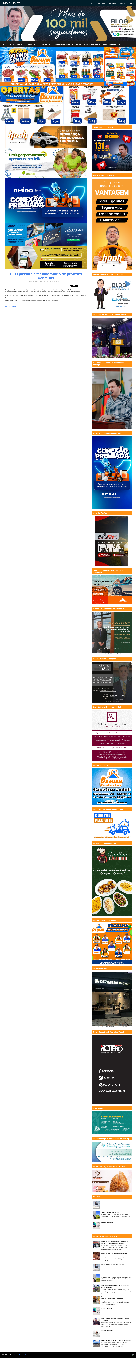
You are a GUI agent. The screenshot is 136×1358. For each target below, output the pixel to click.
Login (12, 44)
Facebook (102, 3)
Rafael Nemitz (11, 3)
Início (93, 3)
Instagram (112, 3)
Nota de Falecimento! (107, 1222)
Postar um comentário (10, 306)
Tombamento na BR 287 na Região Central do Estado (116, 1340)
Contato (20, 44)
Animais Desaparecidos (111, 44)
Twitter (131, 3)
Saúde (78, 44)
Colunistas (31, 44)
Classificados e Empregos (63, 44)
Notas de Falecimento (92, 44)
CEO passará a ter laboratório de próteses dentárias (46, 275)
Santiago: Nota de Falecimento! (110, 1212)
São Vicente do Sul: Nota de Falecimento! (113, 1202)
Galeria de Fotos (44, 44)
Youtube (123, 3)
